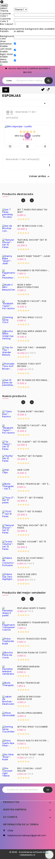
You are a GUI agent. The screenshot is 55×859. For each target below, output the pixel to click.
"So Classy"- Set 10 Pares (32, 442)
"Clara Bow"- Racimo (30, 411)
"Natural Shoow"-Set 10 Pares (32, 241)
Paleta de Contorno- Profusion (30, 559)
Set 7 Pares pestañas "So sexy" (32, 210)
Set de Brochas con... (30, 226)
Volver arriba (39, 176)
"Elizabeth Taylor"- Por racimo (31, 302)
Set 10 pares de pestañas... (33, 380)
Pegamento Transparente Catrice (33, 623)
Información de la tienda (20, 824)
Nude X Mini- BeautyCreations (28, 285)
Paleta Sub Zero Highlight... (27, 575)
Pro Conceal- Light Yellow (29, 769)
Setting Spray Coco (29, 317)
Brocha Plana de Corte (32, 652)
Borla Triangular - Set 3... (33, 484)
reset (4, 5)
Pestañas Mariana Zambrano (28, 667)
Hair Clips (23, 470)
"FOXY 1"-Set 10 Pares (29, 511)
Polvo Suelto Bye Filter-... (33, 740)
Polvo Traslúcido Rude (32, 639)
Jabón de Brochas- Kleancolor (29, 697)
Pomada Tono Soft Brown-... (29, 365)
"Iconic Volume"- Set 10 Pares (31, 542)
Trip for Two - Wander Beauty (31, 348)
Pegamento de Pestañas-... (33, 270)
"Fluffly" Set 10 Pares (29, 456)
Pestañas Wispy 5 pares (31, 608)
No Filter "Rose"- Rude (30, 754)
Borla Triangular (28, 683)
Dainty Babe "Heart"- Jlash (33, 256)
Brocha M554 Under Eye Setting (32, 332)
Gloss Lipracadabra (29, 713)
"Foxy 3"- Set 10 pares (30, 497)
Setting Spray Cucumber (32, 727)
